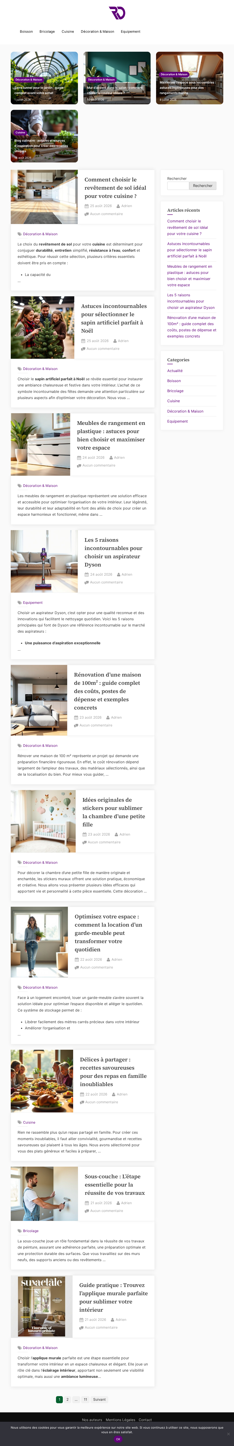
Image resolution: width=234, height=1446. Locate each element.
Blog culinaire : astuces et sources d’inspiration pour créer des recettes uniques (41, 146)
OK (118, 1439)
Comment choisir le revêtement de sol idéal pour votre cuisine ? (115, 188)
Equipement (130, 32)
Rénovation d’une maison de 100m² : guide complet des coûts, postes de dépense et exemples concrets (107, 691)
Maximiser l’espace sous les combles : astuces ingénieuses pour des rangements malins (188, 88)
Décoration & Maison (97, 32)
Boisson (26, 32)
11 (85, 1399)
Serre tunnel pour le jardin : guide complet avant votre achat (39, 90)
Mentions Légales (120, 1420)
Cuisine (68, 32)
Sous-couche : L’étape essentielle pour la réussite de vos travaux (115, 1185)
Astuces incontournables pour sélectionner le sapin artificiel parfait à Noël (189, 249)
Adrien (126, 205)
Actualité (175, 370)
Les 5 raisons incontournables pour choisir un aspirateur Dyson (191, 301)
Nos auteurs (92, 1420)
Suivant (99, 1399)
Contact (145, 1420)
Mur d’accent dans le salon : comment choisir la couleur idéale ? (115, 90)
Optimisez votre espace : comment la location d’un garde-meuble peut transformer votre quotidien (108, 933)
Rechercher (177, 178)
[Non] (228, 1434)
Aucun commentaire (106, 214)
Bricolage (47, 32)
